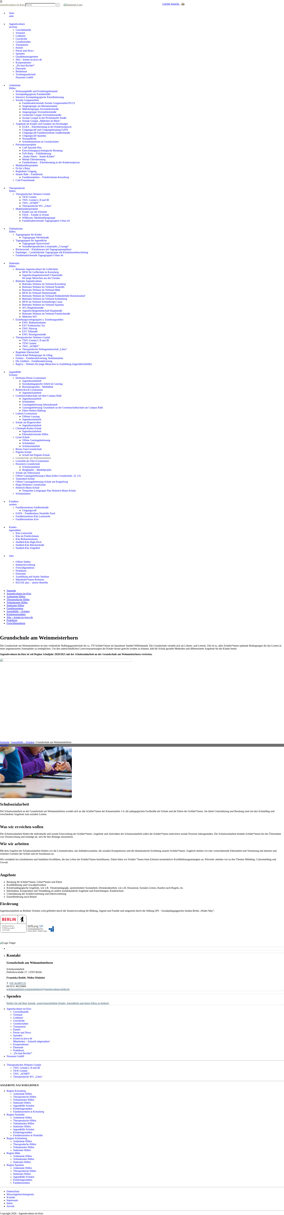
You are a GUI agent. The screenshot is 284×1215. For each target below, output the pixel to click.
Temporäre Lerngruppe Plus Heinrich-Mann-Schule (49, 490)
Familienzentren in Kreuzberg (28, 1111)
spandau (4, 745)
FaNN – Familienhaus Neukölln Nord (35, 513)
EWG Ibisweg (29, 328)
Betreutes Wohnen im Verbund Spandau (43, 304)
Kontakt (11, 1197)
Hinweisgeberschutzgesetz (20, 1194)
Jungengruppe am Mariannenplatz (39, 106)
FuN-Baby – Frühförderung (36, 153)
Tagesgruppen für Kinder (29, 234)
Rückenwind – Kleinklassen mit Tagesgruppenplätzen (43, 249)
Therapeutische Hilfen (18, 599)
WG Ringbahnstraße (33, 307)
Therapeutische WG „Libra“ (37, 205)
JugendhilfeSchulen (15, 373)
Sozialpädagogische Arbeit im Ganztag (42, 383)
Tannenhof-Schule (25, 478)
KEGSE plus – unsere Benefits (32, 582)
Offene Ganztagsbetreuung (36, 440)
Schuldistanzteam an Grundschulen (40, 141)
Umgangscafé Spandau (34, 135)
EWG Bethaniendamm (34, 322)
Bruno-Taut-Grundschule (29, 449)
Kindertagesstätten (16, 614)
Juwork (10, 1206)
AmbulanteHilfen (15, 87)
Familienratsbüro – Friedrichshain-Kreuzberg (45, 177)
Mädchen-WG (29, 316)
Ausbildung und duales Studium (32, 576)
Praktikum (21, 570)
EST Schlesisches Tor (33, 325)
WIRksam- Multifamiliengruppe (38, 217)
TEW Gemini (29, 197)
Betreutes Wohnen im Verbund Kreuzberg (44, 284)
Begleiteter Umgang (26, 171)
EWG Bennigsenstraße (34, 334)
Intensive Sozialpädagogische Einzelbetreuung (40, 97)
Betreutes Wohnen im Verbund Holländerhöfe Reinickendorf (53, 295)
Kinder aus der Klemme (34, 211)
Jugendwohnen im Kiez (12, 4)
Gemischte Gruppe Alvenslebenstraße (41, 115)
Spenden (20, 53)
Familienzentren (15, 608)
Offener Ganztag (31, 416)
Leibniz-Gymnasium (26, 413)
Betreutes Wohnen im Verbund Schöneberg (44, 298)
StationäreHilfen (14, 265)
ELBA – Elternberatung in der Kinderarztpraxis (46, 126)
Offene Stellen (23, 561)
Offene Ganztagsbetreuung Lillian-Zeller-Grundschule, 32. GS (48, 475)
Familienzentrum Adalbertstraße (32, 507)
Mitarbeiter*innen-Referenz (30, 579)
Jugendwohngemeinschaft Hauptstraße (42, 310)
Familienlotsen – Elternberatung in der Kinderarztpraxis (51, 162)
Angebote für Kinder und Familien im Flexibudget (42, 123)
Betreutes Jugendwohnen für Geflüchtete (37, 269)
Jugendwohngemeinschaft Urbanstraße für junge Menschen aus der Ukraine (42, 276)
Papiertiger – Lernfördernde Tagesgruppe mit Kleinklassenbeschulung (52, 252)
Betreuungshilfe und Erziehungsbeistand (37, 91)
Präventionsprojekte (26, 144)
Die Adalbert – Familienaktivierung (34, 361)
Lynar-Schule (23, 437)
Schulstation (28, 401)
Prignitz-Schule (24, 452)
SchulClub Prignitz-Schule (36, 455)
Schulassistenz (23, 493)
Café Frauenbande (25, 180)
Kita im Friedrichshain (27, 536)
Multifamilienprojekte (27, 165)
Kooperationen (23, 62)
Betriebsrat (21, 71)
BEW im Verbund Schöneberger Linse (42, 301)
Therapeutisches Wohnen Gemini (33, 194)
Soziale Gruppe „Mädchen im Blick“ (41, 120)
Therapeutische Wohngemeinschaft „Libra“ (44, 349)
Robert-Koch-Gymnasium (29, 389)
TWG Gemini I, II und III (35, 200)
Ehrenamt (21, 68)
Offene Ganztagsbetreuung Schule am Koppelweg (42, 481)
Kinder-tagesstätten (15, 529)
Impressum (12, 1200)
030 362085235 (18, 983)
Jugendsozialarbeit (31, 380)
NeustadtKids (29, 138)
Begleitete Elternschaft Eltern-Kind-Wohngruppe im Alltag (34, 354)
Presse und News (25, 50)
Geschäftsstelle (23, 30)
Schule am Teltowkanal (28, 472)
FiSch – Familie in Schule (35, 214)
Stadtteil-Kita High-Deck (29, 542)
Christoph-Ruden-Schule (28, 428)
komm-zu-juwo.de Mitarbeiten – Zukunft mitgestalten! (31, 1040)
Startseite (11, 590)
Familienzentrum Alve (27, 519)
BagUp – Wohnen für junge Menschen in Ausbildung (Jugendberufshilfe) (54, 364)
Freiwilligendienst (25, 567)
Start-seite (12, 14)
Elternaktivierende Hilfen (35, 434)
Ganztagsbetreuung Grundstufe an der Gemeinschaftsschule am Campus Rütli (62, 407)
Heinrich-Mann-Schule (27, 487)
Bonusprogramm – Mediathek (37, 386)
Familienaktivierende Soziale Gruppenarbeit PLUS (48, 103)
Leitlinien (20, 35)
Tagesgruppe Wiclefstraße (35, 237)
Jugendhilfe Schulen (23, 1105)
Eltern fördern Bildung (34, 410)
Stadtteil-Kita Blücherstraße (30, 545)
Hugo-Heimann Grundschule (31, 484)
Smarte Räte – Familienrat (29, 174)
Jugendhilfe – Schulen (18, 611)
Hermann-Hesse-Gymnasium (31, 377)
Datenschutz (13, 1191)
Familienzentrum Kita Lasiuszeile (33, 516)
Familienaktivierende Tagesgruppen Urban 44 (46, 220)
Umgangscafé (29, 510)
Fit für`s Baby (23, 168)
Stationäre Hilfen (15, 605)
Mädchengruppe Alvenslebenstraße (40, 109)
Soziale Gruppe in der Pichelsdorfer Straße (44, 117)
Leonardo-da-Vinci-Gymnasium (32, 461)
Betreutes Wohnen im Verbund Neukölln (43, 287)
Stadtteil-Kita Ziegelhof (28, 548)
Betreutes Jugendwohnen (29, 281)
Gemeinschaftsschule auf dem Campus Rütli (38, 395)
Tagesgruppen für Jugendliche (31, 240)
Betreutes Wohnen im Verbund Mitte (41, 290)
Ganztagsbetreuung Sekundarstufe (40, 404)
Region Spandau (15, 1165)
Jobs (11, 555)
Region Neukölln (15, 1114)
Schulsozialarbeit (31, 446)
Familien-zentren (14, 503)
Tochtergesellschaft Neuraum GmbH (26, 76)
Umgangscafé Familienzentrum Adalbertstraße (46, 132)
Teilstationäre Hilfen (17, 602)
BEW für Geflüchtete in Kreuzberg (40, 272)
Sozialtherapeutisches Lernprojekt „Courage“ (45, 246)
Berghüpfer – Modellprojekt (36, 469)
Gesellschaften (23, 41)
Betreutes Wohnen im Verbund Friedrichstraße (46, 313)
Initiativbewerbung (25, 564)
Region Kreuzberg (16, 1090)
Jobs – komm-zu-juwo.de (29, 59)
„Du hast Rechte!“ (25, 65)
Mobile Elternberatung (34, 159)
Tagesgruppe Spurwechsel (35, 243)
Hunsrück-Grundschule (28, 464)
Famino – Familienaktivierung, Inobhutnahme (39, 358)
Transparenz (22, 44)
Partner (19, 47)
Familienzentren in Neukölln (28, 1135)
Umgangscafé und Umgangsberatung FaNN (45, 129)
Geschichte (21, 38)
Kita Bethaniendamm (27, 539)
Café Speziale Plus (32, 147)
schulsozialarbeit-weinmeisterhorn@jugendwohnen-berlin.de (38, 989)
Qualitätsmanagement (27, 56)
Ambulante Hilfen (16, 596)
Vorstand (20, 32)
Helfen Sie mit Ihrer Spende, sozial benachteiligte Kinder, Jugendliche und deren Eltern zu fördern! (58, 1003)
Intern (10, 1203)
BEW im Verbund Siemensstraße (39, 292)
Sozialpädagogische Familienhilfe (33, 94)
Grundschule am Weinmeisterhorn (33, 458)
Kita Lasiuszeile (24, 533)
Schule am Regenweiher (28, 422)
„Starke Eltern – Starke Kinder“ (38, 156)
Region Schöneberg (17, 1138)
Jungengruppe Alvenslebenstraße (39, 112)
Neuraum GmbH (15, 1056)
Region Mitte (13, 1153)
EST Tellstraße (30, 331)
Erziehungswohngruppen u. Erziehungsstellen (39, 319)
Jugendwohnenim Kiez (17, 25)
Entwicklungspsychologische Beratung (42, 150)
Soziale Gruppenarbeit (27, 100)
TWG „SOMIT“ (30, 203)
